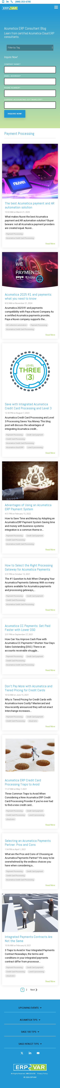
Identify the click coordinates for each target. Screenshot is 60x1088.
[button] (56, 7)
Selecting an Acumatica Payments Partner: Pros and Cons (28, 842)
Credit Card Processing (15, 439)
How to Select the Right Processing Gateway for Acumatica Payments (29, 567)
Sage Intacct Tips (29, 1044)
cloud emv (33, 721)
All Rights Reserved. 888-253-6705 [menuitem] (23, 1074)
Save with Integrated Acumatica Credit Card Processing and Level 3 (28, 406)
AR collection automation (16, 325)
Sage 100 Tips (28, 1031)
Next (32, 989)
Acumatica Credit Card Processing (20, 238)
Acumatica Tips (28, 1020)
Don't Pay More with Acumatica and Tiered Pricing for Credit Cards (28, 688)
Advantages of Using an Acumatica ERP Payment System (28, 507)
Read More (50, 244)
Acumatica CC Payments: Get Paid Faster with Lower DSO (27, 628)
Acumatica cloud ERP (14, 447)
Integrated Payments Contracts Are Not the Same (28, 939)
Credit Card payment (35, 435)
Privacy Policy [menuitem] (42, 1074)
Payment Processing (14, 234)
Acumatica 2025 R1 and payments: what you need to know (28, 296)
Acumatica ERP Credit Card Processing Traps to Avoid (23, 782)
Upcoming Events (29, 1007)
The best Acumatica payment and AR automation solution (29, 205)
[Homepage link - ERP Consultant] (30, 1069)
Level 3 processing (35, 447)
